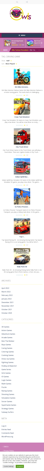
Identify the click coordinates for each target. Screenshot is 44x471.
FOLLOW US (27, 2)
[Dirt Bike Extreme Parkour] (22, 76)
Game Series (6, 369)
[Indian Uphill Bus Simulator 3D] (22, 166)
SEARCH (17, 2)
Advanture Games (8, 334)
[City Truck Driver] (22, 136)
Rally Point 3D (22, 267)
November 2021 (8, 306)
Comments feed (8, 433)
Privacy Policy (9, 451)
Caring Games (7, 348)
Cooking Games (8, 355)
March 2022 (6, 292)
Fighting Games (8, 362)
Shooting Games (8, 394)
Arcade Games (7, 337)
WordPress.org (7, 436)
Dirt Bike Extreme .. (22, 87)
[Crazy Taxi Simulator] (22, 106)
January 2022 (7, 299)
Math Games (6, 384)
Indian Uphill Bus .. (22, 177)
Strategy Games (8, 408)
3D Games (5, 327)
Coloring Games (8, 352)
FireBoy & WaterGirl (9, 366)
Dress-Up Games (8, 359)
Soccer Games (7, 401)
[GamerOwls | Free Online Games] (22, 14)
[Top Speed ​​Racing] (22, 226)
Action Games (7, 330)
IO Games (5, 376)
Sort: (3, 64)
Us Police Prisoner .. (22, 207)
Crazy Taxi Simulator (22, 117)
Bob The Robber (8, 341)
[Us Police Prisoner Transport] (22, 196)
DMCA (6, 447)
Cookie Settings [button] (8, 466)
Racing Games (7, 391)
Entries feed (6, 429)
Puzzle (4, 387)
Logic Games (6, 380)
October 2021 (7, 309)
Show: (3, 61)
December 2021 (8, 302)
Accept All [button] (20, 466)
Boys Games (6, 344)
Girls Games (6, 373)
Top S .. (22, 237)
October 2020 (7, 313)
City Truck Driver (22, 147)
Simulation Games (8, 398)
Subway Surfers (8, 412)
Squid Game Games (9, 405)
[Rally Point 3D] (22, 256)
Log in (4, 426)
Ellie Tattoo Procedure (20, 50)
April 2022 (5, 288)
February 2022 (7, 295)
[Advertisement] (23, 26)
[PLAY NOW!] (8, 43)
